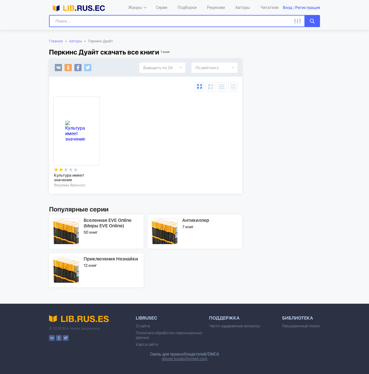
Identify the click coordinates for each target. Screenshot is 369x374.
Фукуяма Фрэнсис (70, 185)
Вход (287, 7)
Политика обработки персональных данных (169, 335)
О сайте (143, 326)
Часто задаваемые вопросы (234, 326)
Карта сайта (147, 344)
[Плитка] (222, 87)
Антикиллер (195, 220)
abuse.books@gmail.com (184, 358)
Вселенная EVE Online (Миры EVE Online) (107, 223)
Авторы (75, 41)
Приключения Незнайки (111, 259)
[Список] (210, 87)
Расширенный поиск (301, 326)
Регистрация (307, 7)
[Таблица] (199, 87)
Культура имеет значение (69, 177)
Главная (56, 41)
